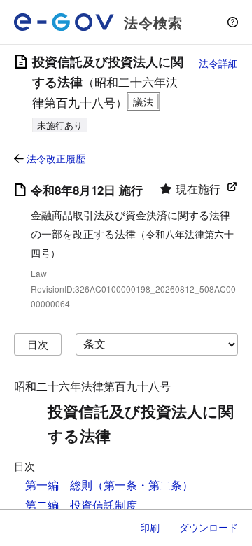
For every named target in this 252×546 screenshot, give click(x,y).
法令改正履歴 (56, 158)
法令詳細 (218, 63)
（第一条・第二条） (142, 485)
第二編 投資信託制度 (81, 505)
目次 (37, 344)
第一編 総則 (58, 485)
